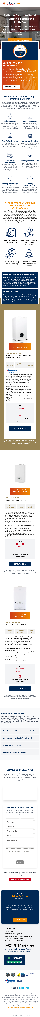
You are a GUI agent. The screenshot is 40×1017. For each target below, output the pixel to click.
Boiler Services (10, 121)
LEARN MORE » (20, 435)
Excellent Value (9, 631)
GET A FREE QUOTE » (11, 87)
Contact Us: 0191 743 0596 (20, 40)
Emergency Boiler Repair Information (19, 949)
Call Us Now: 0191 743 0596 (20, 879)
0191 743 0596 (10, 932)
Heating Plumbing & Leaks (10, 184)
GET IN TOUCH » (20, 428)
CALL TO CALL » (20, 920)
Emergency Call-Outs (30, 161)
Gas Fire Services (30, 121)
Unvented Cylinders (30, 141)
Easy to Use (31, 631)
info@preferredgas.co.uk (14, 934)
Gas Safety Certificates (10, 162)
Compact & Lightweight (20, 631)
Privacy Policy (12, 1015)
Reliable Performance (10, 506)
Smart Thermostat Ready (20, 364)
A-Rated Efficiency (10, 364)
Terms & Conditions (25, 1015)
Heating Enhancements (30, 184)
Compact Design (21, 506)
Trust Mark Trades (27, 1007)
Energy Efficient (30, 506)
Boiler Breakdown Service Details (17, 952)
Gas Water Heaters (10, 141)
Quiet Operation (30, 364)
